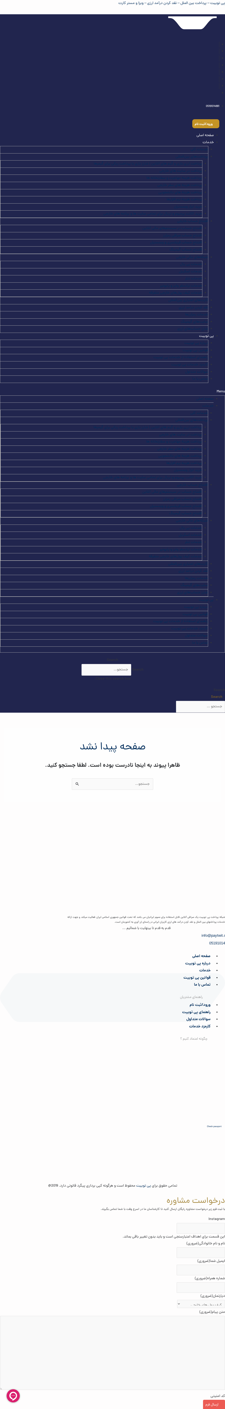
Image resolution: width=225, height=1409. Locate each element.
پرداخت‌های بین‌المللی (192, 157)
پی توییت (206, 336)
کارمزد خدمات (199, 1027)
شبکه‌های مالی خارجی (192, 257)
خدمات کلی (199, 149)
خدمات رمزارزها (196, 315)
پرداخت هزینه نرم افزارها (184, 199)
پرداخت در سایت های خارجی (180, 171)
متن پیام (212, 1312)
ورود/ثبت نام (200, 1005)
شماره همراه (210, 1278)
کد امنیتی (217, 1396)
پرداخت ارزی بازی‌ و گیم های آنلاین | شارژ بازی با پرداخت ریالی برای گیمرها (148, 164)
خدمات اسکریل (190, 271)
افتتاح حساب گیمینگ (185, 250)
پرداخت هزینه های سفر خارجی (179, 185)
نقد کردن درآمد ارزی (193, 307)
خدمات (204, 971)
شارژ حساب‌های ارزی (192, 329)
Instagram (217, 1219)
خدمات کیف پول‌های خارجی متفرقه (175, 293)
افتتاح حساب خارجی (192, 221)
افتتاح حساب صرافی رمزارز (182, 235)
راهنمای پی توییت (196, 1012)
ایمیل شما (211, 1261)
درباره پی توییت (196, 343)
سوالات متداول (196, 372)
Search (137, 670)
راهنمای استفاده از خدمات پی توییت (180, 357)
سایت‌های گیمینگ (194, 322)
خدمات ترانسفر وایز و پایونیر (181, 286)
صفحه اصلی (205, 135)
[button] (112, 391)
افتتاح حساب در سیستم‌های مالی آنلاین (172, 228)
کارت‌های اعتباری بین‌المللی (188, 300)
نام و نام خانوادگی (205, 1244)
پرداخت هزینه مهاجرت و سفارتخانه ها (174, 178)
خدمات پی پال (191, 264)
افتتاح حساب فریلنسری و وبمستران (176, 242)
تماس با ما (200, 379)
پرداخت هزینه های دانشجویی (180, 192)
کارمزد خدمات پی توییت (189, 365)
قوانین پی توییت (195, 350)
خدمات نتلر (193, 278)
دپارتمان (212, 1296)
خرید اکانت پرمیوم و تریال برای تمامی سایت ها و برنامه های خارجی (152, 214)
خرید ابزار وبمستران (188, 207)
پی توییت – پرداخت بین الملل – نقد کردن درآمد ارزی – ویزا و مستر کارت (171, 3)
